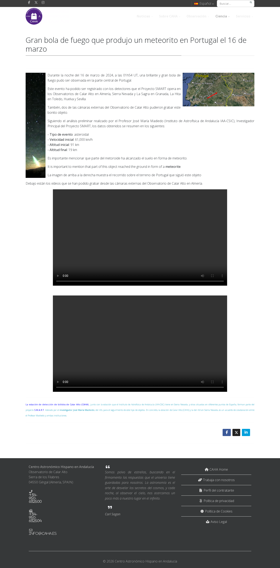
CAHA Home (218, 469)
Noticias (143, 16)
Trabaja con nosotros (218, 480)
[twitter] (36, 2)
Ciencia (221, 16)
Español (205, 3)
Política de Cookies (218, 511)
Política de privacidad (218, 501)
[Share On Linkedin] (246, 432)
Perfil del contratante (218, 490)
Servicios (243, 16)
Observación (196, 16)
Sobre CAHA (168, 16)
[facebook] (29, 2)
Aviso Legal (218, 521)
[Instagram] (43, 2)
